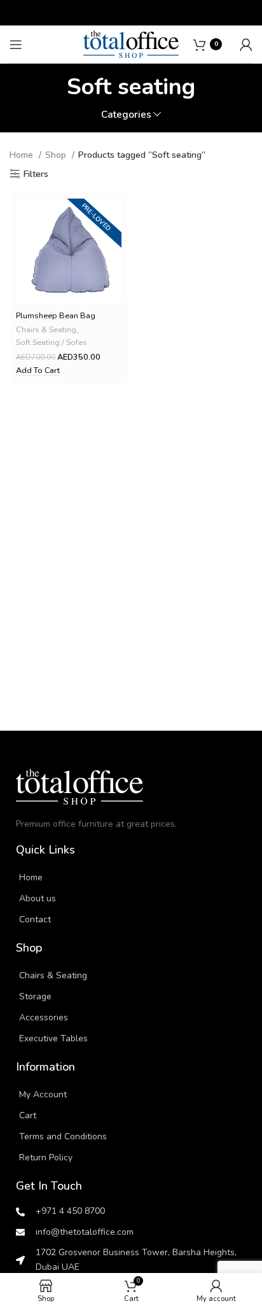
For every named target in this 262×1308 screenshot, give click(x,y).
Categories (126, 114)
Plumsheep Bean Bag (55, 315)
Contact (35, 919)
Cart (27, 1115)
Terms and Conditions (63, 1136)
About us (37, 898)
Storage (35, 996)
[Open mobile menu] (16, 44)
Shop (57, 155)
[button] (38, 370)
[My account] (246, 44)
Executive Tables (53, 1038)
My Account (43, 1094)
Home (23, 155)
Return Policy (45, 1157)
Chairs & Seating (46, 329)
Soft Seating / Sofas (51, 342)
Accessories (43, 1017)
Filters (36, 174)
